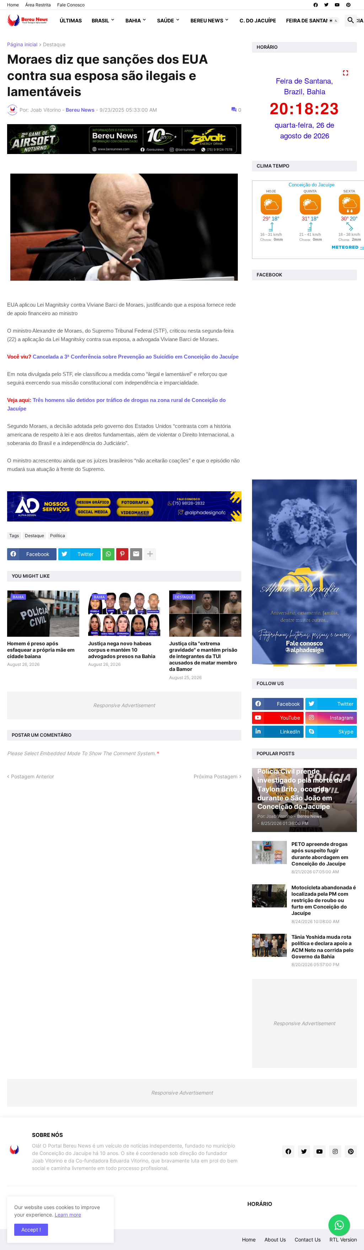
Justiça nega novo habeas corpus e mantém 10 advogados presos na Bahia (121, 649)
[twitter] (326, 5)
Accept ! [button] (31, 1230)
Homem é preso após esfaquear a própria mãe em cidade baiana (41, 649)
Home (13, 4)
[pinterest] (348, 5)
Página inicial (22, 44)
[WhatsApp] (108, 554)
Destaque (54, 44)
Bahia (133, 20)
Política (57, 535)
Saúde (165, 20)
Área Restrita (38, 4)
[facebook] (316, 5)
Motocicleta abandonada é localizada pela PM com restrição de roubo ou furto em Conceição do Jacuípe (323, 900)
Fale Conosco (71, 4)
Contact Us (308, 1239)
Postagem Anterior (32, 776)
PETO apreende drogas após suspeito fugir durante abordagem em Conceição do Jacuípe (319, 854)
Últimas (71, 20)
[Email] (136, 554)
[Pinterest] (122, 554)
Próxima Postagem (215, 776)
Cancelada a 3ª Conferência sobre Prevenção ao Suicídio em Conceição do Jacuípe (136, 357)
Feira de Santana (309, 20)
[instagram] (335, 1151)
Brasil (100, 20)
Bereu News (207, 20)
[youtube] (337, 5)
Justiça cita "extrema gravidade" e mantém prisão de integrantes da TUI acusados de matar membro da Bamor (203, 656)
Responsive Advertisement (124, 705)
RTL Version (343, 1239)
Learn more (68, 1215)
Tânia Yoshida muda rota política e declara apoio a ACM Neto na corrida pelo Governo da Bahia (322, 946)
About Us (275, 1239)
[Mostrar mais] (150, 554)
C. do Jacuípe (258, 20)
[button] (333, 20)
